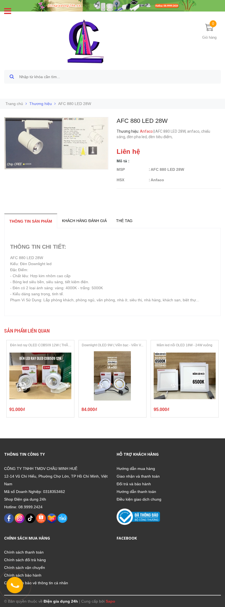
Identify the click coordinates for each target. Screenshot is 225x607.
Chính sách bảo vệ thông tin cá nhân (36, 583)
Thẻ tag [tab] (124, 221)
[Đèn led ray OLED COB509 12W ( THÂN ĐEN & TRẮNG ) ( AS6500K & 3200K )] (40, 376)
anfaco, (194, 131)
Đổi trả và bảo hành (134, 484)
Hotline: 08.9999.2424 (23, 507)
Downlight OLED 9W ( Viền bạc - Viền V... (112, 345)
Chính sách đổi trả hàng (25, 560)
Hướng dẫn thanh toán (136, 491)
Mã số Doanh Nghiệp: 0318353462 (34, 491)
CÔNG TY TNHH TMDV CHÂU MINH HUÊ (40, 468)
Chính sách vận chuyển (24, 567)
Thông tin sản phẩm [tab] (30, 221)
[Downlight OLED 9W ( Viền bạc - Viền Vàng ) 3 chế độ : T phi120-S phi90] (112, 376)
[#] (112, 5)
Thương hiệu (40, 103)
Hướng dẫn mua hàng (136, 468)
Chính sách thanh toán (24, 552)
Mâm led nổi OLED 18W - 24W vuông (184, 345)
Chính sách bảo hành (22, 575)
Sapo (110, 601)
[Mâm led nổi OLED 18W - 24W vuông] (185, 376)
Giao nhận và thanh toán (138, 476)
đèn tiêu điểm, (160, 137)
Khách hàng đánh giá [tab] (84, 221)
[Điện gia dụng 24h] (86, 41)
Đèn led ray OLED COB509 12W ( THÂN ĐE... (40, 345)
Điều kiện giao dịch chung (139, 499)
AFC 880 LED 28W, (171, 131)
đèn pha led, (137, 137)
